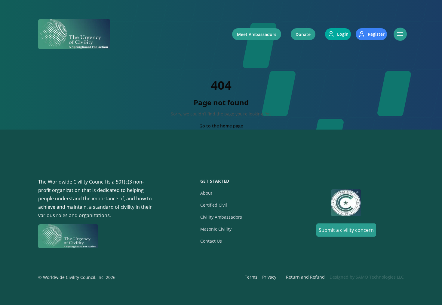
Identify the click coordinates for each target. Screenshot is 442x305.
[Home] (74, 34)
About (206, 193)
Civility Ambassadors (221, 217)
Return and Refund (305, 277)
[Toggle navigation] (400, 34)
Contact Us (211, 241)
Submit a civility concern (346, 230)
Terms (251, 277)
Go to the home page (221, 126)
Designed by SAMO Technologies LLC (367, 277)
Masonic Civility (216, 229)
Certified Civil (213, 205)
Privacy (269, 277)
